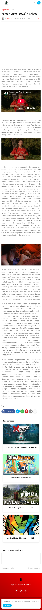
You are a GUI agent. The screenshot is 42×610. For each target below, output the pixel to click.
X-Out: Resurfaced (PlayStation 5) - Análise (21, 447)
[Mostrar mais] (35, 411)
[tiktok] (21, 591)
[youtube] (16, 591)
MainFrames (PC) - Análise (21, 477)
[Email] (31, 411)
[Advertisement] (21, 45)
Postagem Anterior (8, 568)
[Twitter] (18, 411)
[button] (2, 2)
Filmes (13, 9)
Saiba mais (35, 601)
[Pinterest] (26, 411)
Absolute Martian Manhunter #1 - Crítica (21, 538)
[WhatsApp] (22, 411)
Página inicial (5, 9)
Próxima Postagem (34, 568)
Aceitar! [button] (7, 605)
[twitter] (25, 591)
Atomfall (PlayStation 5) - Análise (21, 508)
